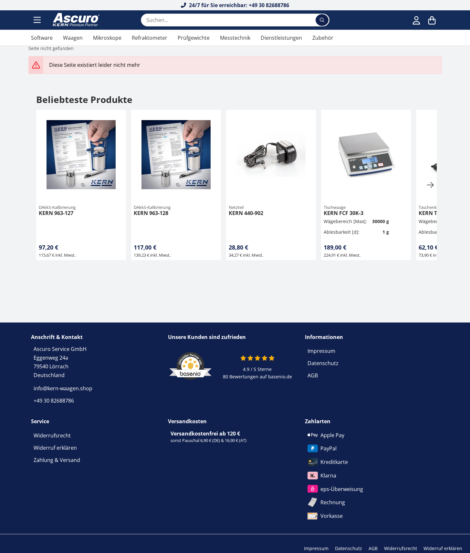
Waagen (73, 37)
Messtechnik (235, 37)
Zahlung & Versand (57, 460)
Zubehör (322, 37)
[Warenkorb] (431, 20)
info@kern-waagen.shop (63, 388)
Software (42, 37)
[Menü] (38, 20)
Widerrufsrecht (52, 435)
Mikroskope (107, 37)
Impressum (321, 350)
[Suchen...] (322, 20)
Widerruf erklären (55, 447)
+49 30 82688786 (54, 400)
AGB (313, 375)
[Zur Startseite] (75, 20)
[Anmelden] (416, 20)
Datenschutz (323, 363)
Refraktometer (149, 37)
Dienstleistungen (281, 37)
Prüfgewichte (194, 37)
